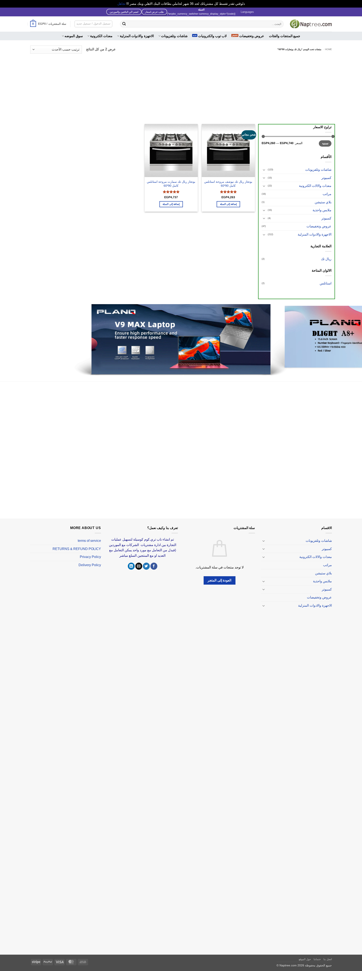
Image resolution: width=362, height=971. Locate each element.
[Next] (9, 337)
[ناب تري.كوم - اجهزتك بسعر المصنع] (311, 24)
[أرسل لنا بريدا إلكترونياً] (138, 561)
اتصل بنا (327, 954)
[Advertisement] (181, 86)
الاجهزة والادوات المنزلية (137, 36)
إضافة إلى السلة (228, 204)
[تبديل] (264, 169)
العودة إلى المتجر (219, 575)
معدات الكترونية (101, 36)
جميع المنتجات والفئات (284, 36)
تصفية (325, 143)
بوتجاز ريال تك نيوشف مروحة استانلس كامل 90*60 (228, 183)
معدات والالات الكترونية (315, 186)
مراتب (327, 194)
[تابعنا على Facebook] (153, 561)
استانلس (325, 283)
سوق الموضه (74, 36)
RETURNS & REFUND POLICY (77, 544)
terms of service (89, 535)
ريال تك (326, 259)
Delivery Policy (90, 560)
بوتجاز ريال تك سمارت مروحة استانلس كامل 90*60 (171, 183)
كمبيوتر (326, 178)
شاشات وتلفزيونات (174, 36)
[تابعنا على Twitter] (146, 561)
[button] (48, 24)
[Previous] (349, 337)
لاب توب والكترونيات (212, 36)
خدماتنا (317, 954)
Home (328, 49)
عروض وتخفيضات (251, 36)
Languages (247, 11)
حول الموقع (305, 954)
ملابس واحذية (322, 210)
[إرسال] (124, 23)
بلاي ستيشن (323, 202)
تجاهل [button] (121, 3)
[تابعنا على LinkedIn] (131, 561)
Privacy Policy (90, 552)
